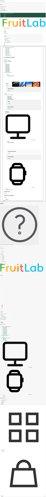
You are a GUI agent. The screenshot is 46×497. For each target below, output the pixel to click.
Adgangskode (2, 315)
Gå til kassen (1, 324)
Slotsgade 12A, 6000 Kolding (4, 272)
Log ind (4, 316)
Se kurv (4, 324)
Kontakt (3, 285)
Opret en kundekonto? (3, 319)
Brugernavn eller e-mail (3, 313)
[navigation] (23, 322)
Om (2, 286)
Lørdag (2, 400)
